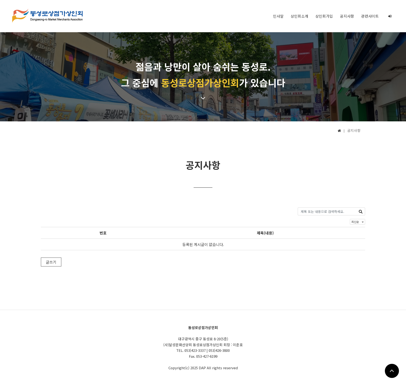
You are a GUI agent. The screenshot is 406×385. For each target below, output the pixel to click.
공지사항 (347, 16)
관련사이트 (370, 16)
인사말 (278, 16)
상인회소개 (299, 16)
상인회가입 (324, 16)
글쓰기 (51, 262)
